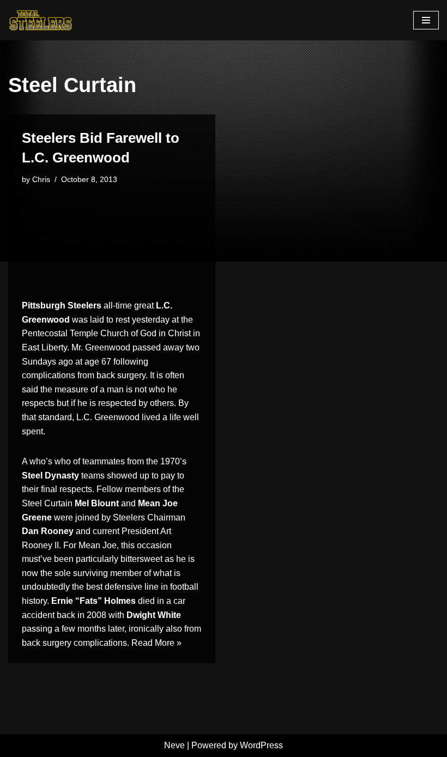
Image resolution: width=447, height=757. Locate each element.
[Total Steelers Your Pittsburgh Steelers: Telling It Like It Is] (41, 20)
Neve (174, 745)
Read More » (156, 642)
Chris (41, 179)
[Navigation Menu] (426, 20)
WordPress (261, 745)
